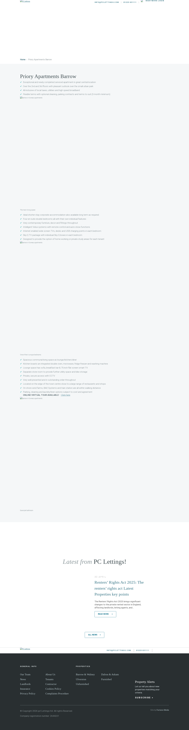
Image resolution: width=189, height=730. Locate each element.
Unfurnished (82, 684)
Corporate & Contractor (122, 11)
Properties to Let (56, 11)
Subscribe (143, 697)
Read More (103, 614)
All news (92, 635)
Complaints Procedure (57, 693)
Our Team (25, 674)
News (23, 679)
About (146, 11)
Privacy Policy (27, 693)
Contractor (51, 684)
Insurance (25, 688)
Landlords (79, 11)
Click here (65, 395)
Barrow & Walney (85, 674)
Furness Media (163, 710)
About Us (50, 674)
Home (22, 59)
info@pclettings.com (106, 2)
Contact (161, 11)
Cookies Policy (53, 688)
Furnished (106, 679)
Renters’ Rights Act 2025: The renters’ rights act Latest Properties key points (119, 588)
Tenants (96, 11)
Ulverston (81, 679)
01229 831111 (130, 2)
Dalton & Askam (110, 674)
